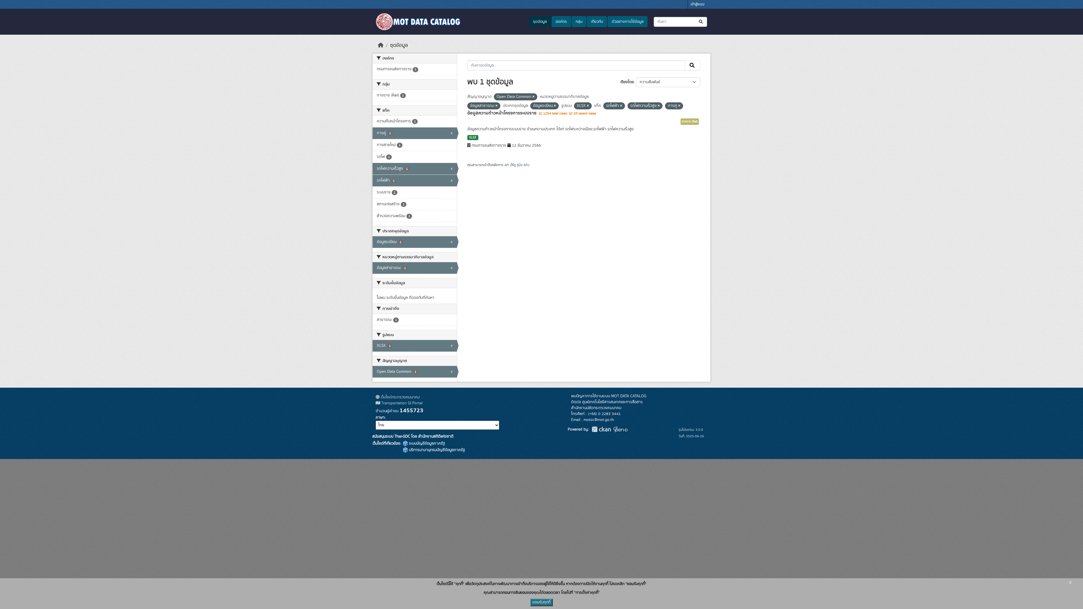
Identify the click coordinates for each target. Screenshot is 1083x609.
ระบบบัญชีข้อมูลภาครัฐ (426, 443)
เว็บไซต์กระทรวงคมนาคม (400, 397)
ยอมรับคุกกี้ (541, 602)
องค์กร (561, 22)
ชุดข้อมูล (540, 22)
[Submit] (701, 22)
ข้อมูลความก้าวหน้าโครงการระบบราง (502, 113)
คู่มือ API (522, 164)
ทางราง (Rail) (690, 121)
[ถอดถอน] (533, 97)
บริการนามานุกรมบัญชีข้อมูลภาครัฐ (436, 450)
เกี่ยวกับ (597, 22)
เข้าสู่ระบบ (698, 4)
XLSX (472, 137)
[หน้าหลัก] (381, 45)
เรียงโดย (627, 82)
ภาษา (380, 417)
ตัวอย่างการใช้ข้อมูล (628, 22)
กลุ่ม (579, 22)
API (506, 164)
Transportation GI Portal (401, 403)
